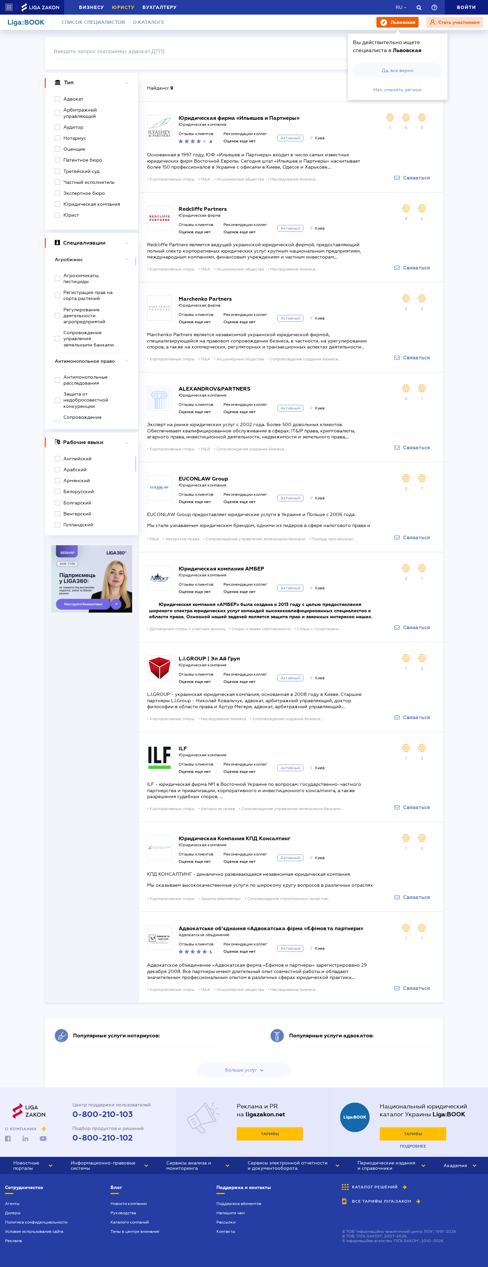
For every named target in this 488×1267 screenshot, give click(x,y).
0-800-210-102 (102, 1138)
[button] (9, 7)
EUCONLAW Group (203, 479)
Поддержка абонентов (238, 1203)
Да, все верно (398, 70)
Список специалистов (93, 22)
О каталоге (148, 22)
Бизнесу (91, 7)
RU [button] (399, 7)
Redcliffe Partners (203, 209)
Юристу (123, 7)
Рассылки (225, 1222)
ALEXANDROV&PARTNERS (214, 389)
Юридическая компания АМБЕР (221, 568)
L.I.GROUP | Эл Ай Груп (209, 658)
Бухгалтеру (159, 7)
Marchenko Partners (205, 299)
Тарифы (270, 1134)
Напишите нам (230, 1213)
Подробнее (413, 1146)
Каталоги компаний (130, 1222)
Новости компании (129, 1203)
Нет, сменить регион (397, 89)
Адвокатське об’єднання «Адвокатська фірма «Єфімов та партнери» (271, 928)
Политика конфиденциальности (36, 1222)
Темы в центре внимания (135, 1231)
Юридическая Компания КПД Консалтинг (234, 838)
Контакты (225, 1231)
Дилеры (13, 1213)
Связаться (416, 178)
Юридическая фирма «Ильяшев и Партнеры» (239, 118)
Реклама (13, 1240)
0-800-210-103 (102, 1114)
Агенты (12, 1203)
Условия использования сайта (34, 1231)
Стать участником (458, 22)
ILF (183, 748)
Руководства (123, 1213)
